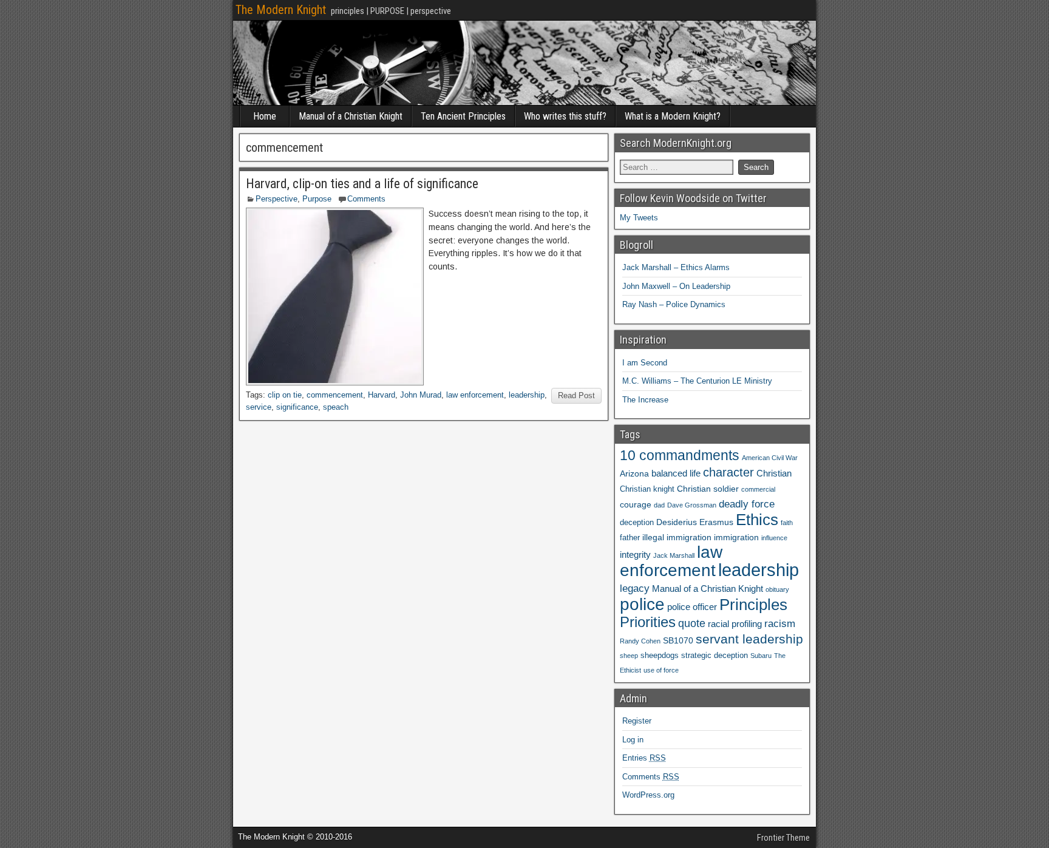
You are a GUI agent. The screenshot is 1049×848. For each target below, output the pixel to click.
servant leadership (749, 639)
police (642, 604)
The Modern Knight (281, 9)
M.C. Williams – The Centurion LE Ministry (697, 380)
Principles (753, 604)
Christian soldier (708, 489)
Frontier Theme (783, 837)
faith (787, 522)
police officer (692, 607)
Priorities (648, 622)
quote (691, 623)
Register (636, 720)
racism (779, 623)
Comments (366, 198)
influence (774, 537)
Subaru (761, 655)
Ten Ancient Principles (463, 116)
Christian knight (647, 489)
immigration (736, 537)
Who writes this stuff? (565, 116)
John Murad (420, 394)
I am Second (644, 362)
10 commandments (679, 455)
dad (659, 505)
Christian (774, 473)
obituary (777, 589)
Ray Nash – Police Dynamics (673, 304)
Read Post (576, 395)
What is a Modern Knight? (673, 116)
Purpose (316, 198)
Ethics (757, 519)
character (728, 472)
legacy (635, 588)
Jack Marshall (673, 555)
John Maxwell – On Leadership (676, 286)
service (258, 407)
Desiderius (676, 522)
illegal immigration (676, 537)
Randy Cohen (640, 641)
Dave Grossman (691, 505)
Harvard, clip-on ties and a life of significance (362, 183)
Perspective (276, 198)
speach (335, 407)
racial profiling (735, 624)
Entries (644, 757)
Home (264, 116)
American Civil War (770, 457)
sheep (629, 655)
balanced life (676, 473)
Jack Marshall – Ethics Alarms (676, 267)
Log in (632, 739)
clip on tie (285, 394)
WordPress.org (648, 794)
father (630, 538)
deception (637, 522)
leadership (527, 394)
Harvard (381, 394)
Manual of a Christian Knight (350, 116)
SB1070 (678, 640)
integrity (635, 554)
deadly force (747, 503)
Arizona (634, 473)
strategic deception (714, 655)
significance (297, 407)
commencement (335, 394)
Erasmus (716, 522)
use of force (661, 670)
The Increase (645, 399)
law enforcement (475, 394)
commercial (758, 489)
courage (635, 504)
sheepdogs (659, 655)
